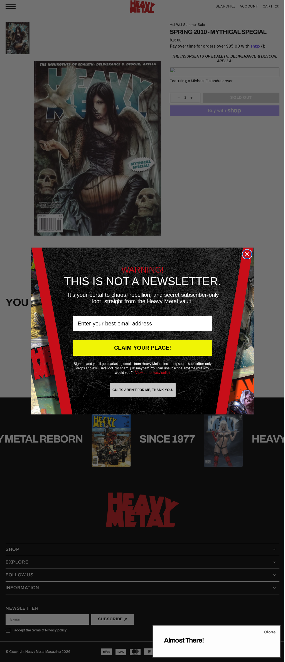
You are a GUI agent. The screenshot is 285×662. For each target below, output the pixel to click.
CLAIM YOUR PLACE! (140, 348)
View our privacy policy (150, 373)
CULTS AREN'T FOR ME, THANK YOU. (140, 390)
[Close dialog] (245, 254)
